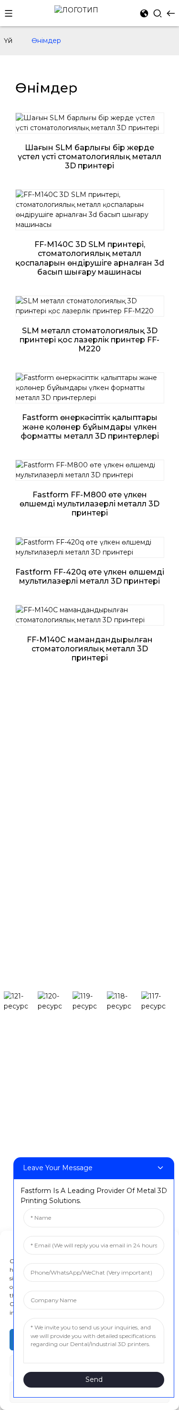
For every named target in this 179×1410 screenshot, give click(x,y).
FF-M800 (20, 1142)
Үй (8, 40)
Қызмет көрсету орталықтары (54, 787)
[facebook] (21, 1001)
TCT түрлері (23, 818)
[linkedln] (124, 1001)
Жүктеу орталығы (34, 759)
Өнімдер (46, 40)
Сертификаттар (30, 892)
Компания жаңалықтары (45, 833)
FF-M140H (21, 1071)
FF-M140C (21, 1085)
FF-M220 (19, 1099)
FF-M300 (19, 1114)
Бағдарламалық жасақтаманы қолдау (67, 745)
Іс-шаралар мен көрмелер (49, 847)
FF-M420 (19, 1128)
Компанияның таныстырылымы (56, 878)
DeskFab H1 (24, 1042)
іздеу (165, 974)
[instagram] (55, 1001)
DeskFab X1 (23, 1056)
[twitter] (90, 1001)
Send (94, 1379)
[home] (76, 9)
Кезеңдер (21, 907)
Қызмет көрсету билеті (43, 773)
